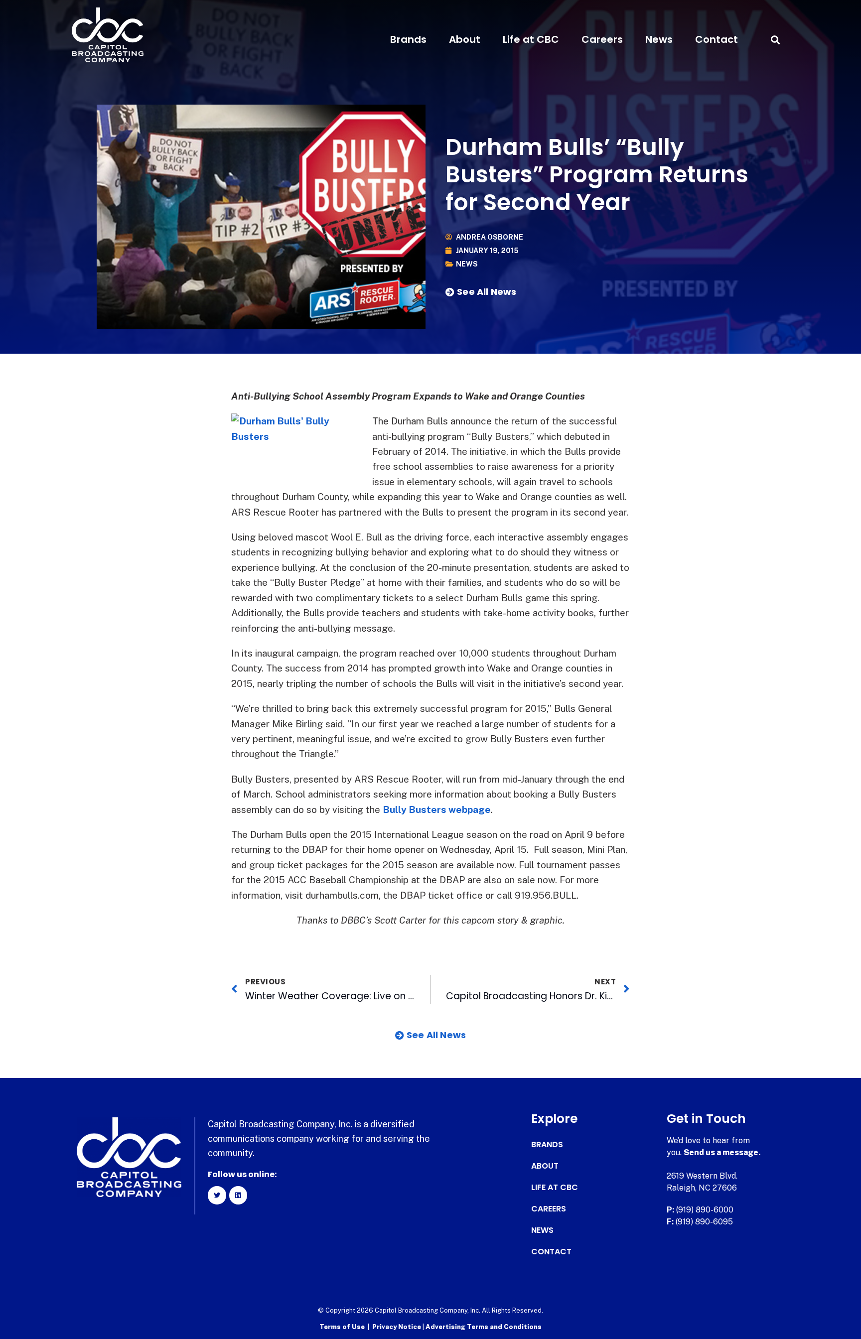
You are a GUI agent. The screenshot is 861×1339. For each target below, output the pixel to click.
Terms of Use (342, 1327)
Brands (408, 39)
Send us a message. (722, 1152)
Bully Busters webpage (437, 809)
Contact (716, 39)
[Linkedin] (238, 1195)
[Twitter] (217, 1195)
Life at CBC (531, 39)
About (464, 39)
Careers (602, 39)
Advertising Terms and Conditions (484, 1327)
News (659, 39)
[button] (775, 39)
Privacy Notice (397, 1327)
